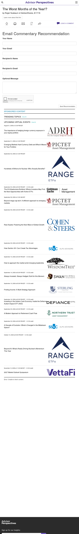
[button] (7, 23)
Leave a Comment (67, 23)
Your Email (7, 48)
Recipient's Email (10, 68)
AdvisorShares (27, 13)
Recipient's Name (10, 58)
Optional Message (10, 78)
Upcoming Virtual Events (17, 122)
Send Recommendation (67, 106)
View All (24, 117)
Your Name (7, 38)
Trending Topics (12, 117)
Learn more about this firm (12, 17)
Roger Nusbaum (11, 13)
